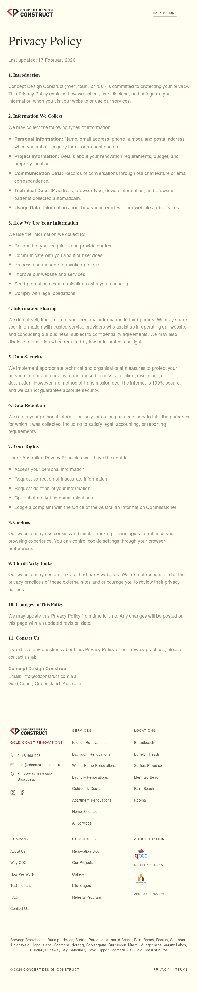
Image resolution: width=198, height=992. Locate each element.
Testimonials (20, 885)
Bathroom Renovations (91, 754)
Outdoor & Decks (86, 788)
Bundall (36, 950)
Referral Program (86, 897)
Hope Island (41, 944)
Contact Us (19, 908)
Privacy (161, 969)
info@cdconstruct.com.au (39, 764)
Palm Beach (144, 788)
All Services (82, 823)
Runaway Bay (56, 950)
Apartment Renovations (91, 800)
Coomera (61, 944)
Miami (133, 944)
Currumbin (117, 944)
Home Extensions (86, 811)
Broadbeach (144, 742)
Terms (181, 969)
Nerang (77, 944)
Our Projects (82, 862)
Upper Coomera (111, 950)
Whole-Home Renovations (94, 765)
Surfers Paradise (148, 765)
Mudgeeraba (151, 944)
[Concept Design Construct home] (30, 13)
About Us (18, 851)
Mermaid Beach (147, 777)
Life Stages (81, 885)
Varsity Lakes (175, 944)
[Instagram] (12, 792)
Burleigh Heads (147, 754)
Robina (140, 800)
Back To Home (165, 13)
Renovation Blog (86, 851)
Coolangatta (96, 944)
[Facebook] (22, 792)
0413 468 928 (29, 755)
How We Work (22, 874)
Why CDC (18, 862)
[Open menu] (186, 13)
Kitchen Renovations (89, 742)
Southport (178, 939)
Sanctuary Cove (83, 950)
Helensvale (20, 944)
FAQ (14, 897)
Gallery (78, 874)
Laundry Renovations (90, 777)
